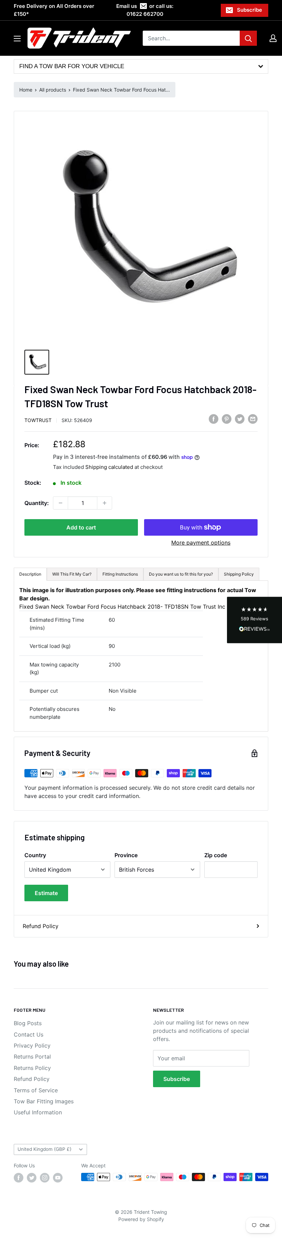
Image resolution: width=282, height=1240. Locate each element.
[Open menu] (17, 38)
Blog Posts (28, 1023)
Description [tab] (30, 574)
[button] (254, 620)
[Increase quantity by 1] (104, 503)
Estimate (46, 893)
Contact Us (28, 1034)
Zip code (215, 855)
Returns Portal (32, 1056)
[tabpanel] (141, 656)
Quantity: (36, 503)
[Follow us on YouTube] (58, 1178)
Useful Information (38, 1112)
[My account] (273, 38)
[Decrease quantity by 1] (60, 503)
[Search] (248, 38)
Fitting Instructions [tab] (120, 574)
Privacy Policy (32, 1045)
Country (35, 855)
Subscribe (249, 10)
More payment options (200, 542)
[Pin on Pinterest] (226, 419)
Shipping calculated (109, 467)
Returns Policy (32, 1067)
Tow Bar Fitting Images (44, 1101)
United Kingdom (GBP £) (45, 1149)
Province (126, 855)
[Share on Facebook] (213, 419)
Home (25, 90)
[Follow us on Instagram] (45, 1178)
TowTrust (38, 420)
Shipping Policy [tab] (239, 574)
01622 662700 (145, 14)
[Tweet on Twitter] (240, 419)
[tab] (180, 574)
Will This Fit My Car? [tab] (71, 574)
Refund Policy (40, 926)
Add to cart (81, 527)
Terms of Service (36, 1090)
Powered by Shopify (141, 1219)
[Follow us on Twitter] (31, 1178)
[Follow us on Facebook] (18, 1178)
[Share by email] (253, 419)
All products (52, 90)
